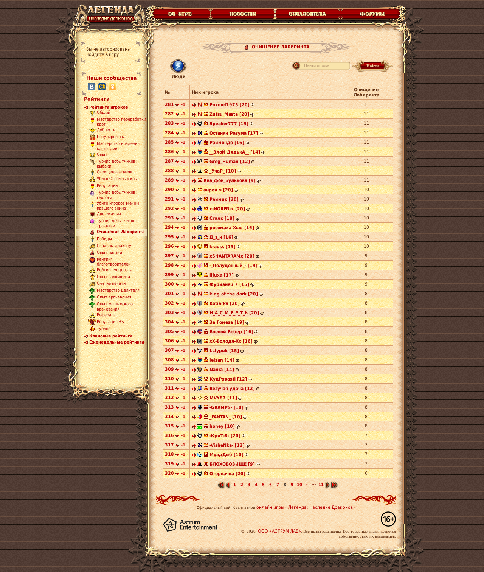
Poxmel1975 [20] (229, 104)
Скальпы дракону (114, 245)
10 (299, 484)
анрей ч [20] (218, 190)
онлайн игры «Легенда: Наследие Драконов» (305, 507)
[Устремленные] (199, 162)
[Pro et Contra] (199, 370)
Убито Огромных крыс (118, 179)
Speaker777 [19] (228, 123)
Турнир (103, 328)
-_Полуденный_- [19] (233, 265)
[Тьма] (199, 171)
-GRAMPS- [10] (226, 407)
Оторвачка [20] (227, 473)
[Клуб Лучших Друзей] (199, 332)
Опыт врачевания (114, 297)
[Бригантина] (199, 455)
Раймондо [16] (226, 142)
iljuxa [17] (221, 275)
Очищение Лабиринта (121, 231)
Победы (104, 238)
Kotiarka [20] (224, 303)
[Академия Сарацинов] (199, 313)
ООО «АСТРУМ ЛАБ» (279, 531)
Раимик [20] (224, 199)
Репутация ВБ (110, 321)
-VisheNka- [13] (227, 445)
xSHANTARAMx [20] (231, 256)
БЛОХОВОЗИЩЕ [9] (232, 464)
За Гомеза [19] (226, 322)
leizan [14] (221, 360)
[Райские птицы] (199, 417)
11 (321, 484)
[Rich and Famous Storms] (199, 408)
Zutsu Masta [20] (229, 114)
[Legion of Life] (199, 427)
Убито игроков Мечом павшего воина (118, 206)
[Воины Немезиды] (199, 209)
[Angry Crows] (199, 143)
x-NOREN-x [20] (227, 208)
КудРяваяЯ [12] (228, 379)
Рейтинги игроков (108, 107)
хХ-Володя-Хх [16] (231, 341)
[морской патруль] (199, 152)
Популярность (110, 137)
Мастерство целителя (118, 290)
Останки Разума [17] (233, 133)
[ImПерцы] (199, 247)
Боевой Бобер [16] (231, 331)
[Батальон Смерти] (199, 351)
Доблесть (106, 130)
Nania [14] (221, 369)
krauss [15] (222, 246)
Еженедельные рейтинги (116, 342)
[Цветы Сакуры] (199, 266)
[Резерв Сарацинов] (199, 257)
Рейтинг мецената (114, 270)
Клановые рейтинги (110, 336)
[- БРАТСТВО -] (199, 275)
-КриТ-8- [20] (224, 435)
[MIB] (199, 124)
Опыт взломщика (113, 277)
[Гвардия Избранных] (199, 398)
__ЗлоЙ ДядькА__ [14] (234, 152)
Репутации (107, 185)
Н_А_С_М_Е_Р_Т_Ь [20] (234, 313)
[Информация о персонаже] (252, 105)
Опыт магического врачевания (115, 307)
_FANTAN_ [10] (225, 417)
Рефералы (106, 314)
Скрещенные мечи (114, 172)
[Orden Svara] (199, 200)
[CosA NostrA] (199, 238)
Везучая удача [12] (232, 388)
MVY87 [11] (223, 398)
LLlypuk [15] (224, 350)
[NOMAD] (199, 105)
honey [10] (222, 426)
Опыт (102, 154)
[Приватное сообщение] (194, 105)
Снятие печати (111, 283)
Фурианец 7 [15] (229, 284)
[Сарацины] (199, 304)
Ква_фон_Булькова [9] (229, 180)
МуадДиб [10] (226, 454)
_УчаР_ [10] (222, 171)
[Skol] (199, 465)
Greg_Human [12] (229, 161)
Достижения (109, 214)
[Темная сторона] (199, 134)
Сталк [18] (221, 218)
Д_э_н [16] (221, 237)
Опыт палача (109, 252)
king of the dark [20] (233, 294)
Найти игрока (316, 65)
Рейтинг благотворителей (113, 262)
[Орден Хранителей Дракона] (199, 228)
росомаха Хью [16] (231, 227)
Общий (103, 112)
